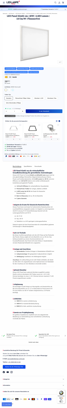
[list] (33, 42)
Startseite (5, 13)
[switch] (61, 401)
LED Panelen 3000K (20, 13)
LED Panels (11, 13)
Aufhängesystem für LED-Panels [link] (50, 134)
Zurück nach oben (33, 342)
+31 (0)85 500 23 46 (14, 362)
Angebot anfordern (10, 116)
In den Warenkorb (44, 111)
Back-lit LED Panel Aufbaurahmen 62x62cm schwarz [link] (31, 134)
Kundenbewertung (14, 148)
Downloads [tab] (38, 166)
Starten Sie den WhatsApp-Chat (14, 366)
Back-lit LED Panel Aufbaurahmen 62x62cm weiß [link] (12, 134)
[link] (13, 128)
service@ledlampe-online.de (16, 359)
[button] (63, 3)
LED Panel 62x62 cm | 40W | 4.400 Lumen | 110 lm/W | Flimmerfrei (41, 13)
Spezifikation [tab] (28, 166)
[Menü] (64, 391)
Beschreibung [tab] (17, 166)
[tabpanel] (33, 245)
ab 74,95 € (17, 144)
